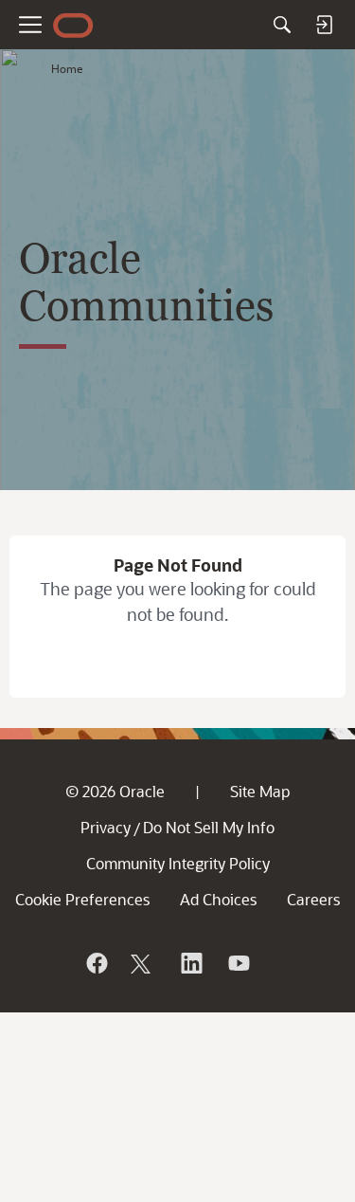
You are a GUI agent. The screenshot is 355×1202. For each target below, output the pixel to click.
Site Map (260, 791)
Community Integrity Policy (178, 863)
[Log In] (324, 24)
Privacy (105, 827)
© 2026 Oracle (115, 791)
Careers (313, 899)
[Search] (282, 24)
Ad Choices (218, 899)
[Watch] (237, 963)
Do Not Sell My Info (209, 827)
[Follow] (143, 963)
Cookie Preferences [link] (82, 899)
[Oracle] (95, 963)
